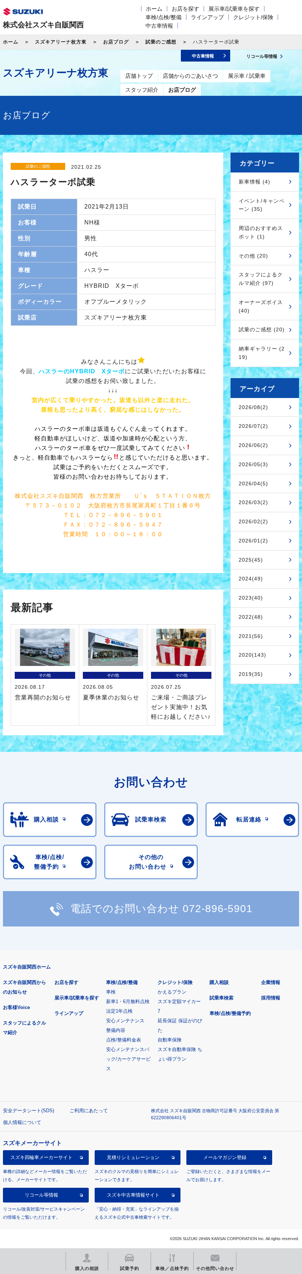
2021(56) (251, 636)
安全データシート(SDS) (28, 1110)
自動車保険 (170, 1040)
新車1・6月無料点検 (128, 1001)
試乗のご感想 (160, 42)
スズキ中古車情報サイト (133, 1195)
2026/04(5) (253, 483)
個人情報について (22, 1122)
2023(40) (251, 598)
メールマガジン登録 (224, 1157)
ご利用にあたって (89, 1110)
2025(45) (251, 560)
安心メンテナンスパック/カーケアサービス (128, 1059)
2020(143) (252, 655)
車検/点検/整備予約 (230, 1013)
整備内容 (115, 1030)
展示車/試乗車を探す (234, 8)
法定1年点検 (119, 1011)
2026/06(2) (253, 445)
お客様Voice (16, 1007)
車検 (111, 992)
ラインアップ (207, 17)
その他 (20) (253, 256)
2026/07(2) (253, 426)
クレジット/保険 (253, 17)
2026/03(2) (253, 502)
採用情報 (270, 998)
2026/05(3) (253, 464)
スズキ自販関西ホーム (27, 967)
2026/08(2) (253, 407)
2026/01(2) (253, 541)
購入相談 (219, 982)
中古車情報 (159, 25)
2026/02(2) (253, 521)
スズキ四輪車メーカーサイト (41, 1157)
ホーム (154, 8)
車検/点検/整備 (163, 17)
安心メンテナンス (125, 1020)
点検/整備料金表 (123, 1040)
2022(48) (251, 617)
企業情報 (270, 982)
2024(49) (251, 579)
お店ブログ (116, 42)
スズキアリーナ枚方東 (61, 42)
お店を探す (185, 8)
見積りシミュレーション (133, 1157)
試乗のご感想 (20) (262, 329)
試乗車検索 (221, 998)
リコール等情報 (41, 1195)
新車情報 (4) (254, 182)
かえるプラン (172, 992)
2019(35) (251, 674)
